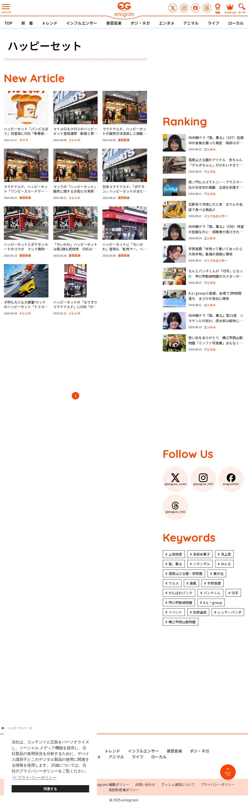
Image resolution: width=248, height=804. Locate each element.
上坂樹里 (175, 554)
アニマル (191, 23)
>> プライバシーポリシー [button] (34, 777)
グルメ (174, 583)
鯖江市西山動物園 (182, 621)
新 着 (27, 23)
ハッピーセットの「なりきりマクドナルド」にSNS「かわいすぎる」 (75, 307)
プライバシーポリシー (218, 784)
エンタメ (166, 23)
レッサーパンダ (229, 612)
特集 (217, 12)
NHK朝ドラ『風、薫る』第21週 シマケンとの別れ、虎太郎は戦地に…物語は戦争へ (215, 321)
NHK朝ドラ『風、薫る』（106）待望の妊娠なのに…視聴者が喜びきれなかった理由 (216, 232)
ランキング (230, 12)
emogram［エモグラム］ (124, 10)
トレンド (49, 23)
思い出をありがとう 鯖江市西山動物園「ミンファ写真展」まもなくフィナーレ (215, 343)
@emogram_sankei (172, 8)
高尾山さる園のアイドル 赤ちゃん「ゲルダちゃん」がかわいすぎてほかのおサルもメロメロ (215, 165)
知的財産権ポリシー (124, 789)
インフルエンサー (81, 23)
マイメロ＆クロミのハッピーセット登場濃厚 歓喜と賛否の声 (75, 133)
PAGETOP (228, 774)
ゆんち (226, 563)
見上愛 (226, 554)
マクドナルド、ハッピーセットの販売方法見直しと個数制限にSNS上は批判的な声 (124, 133)
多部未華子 (201, 554)
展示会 (218, 573)
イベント (175, 612)
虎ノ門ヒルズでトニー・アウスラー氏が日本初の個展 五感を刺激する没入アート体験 (215, 187)
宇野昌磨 (214, 583)
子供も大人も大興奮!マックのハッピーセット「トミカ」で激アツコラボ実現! (26, 307)
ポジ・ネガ (140, 23)
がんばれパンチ (181, 592)
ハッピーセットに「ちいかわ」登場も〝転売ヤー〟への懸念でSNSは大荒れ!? (124, 249)
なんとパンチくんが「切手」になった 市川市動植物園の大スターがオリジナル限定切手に (215, 276)
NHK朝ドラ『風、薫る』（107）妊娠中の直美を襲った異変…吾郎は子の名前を (216, 143)
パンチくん (212, 592)
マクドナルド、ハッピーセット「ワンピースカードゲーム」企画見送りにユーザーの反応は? (26, 193)
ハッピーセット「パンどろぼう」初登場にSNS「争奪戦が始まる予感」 (26, 133)
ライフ (213, 23)
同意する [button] (50, 789)
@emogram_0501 (184, 8)
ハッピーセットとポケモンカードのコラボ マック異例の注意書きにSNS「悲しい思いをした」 (26, 251)
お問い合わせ (145, 784)
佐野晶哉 (200, 612)
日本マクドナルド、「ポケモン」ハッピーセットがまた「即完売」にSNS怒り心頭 (123, 191)
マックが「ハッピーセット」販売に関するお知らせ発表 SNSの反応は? (75, 191)
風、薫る (175, 563)
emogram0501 (195, 8)
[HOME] (2, 728)
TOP (8, 23)
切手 (235, 592)
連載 (193, 583)
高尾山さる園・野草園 (185, 573)
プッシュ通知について (178, 784)
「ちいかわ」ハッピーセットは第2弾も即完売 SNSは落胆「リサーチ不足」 (75, 249)
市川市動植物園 (180, 602)
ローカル (236, 23)
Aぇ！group (212, 602)
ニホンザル (201, 563)
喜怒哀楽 (114, 23)
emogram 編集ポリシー (110, 784)
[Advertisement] (75, 354)
